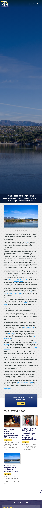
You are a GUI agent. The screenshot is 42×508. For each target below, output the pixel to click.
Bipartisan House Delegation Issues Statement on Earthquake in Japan (11, 468)
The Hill (26, 242)
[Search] (27, 4)
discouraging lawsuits (28, 327)
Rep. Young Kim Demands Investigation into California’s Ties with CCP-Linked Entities (11, 433)
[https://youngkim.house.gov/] (5, 4)
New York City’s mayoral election (25, 382)
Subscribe (21, 403)
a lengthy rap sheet (18, 281)
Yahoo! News (7, 388)
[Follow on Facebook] (31, 4)
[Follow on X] (33, 4)
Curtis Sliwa (18, 384)
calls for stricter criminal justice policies (18, 279)
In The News (24, 230)
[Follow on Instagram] (35, 4)
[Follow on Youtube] (37, 4)
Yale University (11, 333)
